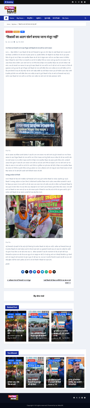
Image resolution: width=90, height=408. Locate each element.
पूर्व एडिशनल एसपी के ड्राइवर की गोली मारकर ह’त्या (61, 333)
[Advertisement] (39, 96)
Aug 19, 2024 (43, 338)
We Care (65, 18)
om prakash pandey (13, 335)
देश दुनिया (30, 18)
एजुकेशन (38, 18)
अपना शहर (18, 314)
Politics (16, 32)
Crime (56, 314)
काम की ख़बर (56, 18)
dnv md (10, 42)
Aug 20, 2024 (11, 338)
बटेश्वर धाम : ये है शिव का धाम (13, 383)
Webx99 (60, 405)
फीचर (22, 32)
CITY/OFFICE (43, 314)
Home (12, 18)
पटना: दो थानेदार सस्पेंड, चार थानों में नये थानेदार (74, 381)
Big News (20, 18)
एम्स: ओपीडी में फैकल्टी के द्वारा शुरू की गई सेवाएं (38, 334)
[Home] (6, 18)
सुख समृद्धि (47, 18)
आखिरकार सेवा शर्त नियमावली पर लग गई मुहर (19, 280)
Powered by (52, 405)
